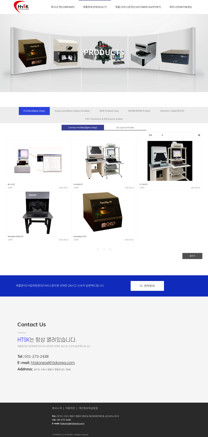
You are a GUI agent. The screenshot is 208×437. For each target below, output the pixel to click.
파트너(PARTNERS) (181, 7)
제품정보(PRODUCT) (95, 7)
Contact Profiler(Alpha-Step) (82, 127)
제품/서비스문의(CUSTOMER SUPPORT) (138, 7)
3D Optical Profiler (125, 127)
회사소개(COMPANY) (63, 7)
